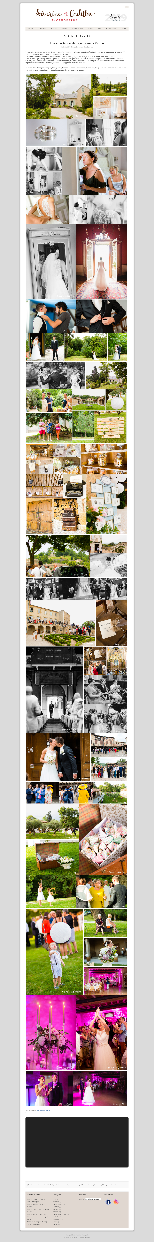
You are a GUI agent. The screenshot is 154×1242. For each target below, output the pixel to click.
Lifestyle (56, 1207)
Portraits (54, 28)
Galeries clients (111, 28)
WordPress (74, 1237)
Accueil (30, 28)
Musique (55, 1212)
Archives (81, 1199)
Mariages (64, 28)
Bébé (54, 1199)
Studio (55, 1224)
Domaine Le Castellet (44, 1110)
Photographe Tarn (108, 1185)
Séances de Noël (77, 28)
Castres (32, 1185)
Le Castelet (45, 1185)
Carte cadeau (42, 28)
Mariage (73, 47)
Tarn (116, 1185)
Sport (54, 1222)
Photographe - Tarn (81, 47)
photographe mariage (94, 1185)
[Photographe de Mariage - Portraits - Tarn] (77, 23)
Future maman (57, 1204)
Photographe (60, 1185)
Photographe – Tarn (59, 1214)
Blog (99, 28)
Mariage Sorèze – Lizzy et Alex (37, 1214)
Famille (55, 1201)
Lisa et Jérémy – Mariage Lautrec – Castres (77, 43)
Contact (123, 28)
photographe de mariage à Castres (76, 1185)
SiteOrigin (87, 1237)
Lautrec (38, 1185)
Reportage (90, 47)
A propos (90, 28)
